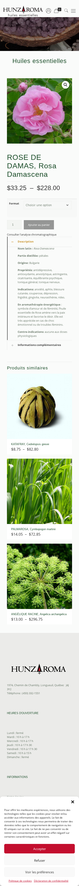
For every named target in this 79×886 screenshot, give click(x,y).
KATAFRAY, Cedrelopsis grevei (30, 444)
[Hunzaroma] (23, 10)
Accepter (39, 849)
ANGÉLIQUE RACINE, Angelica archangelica (39, 614)
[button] (73, 802)
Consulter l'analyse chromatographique (31, 234)
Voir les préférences (39, 872)
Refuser (39, 860)
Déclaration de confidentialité (51, 881)
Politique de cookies (20, 881)
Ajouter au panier (39, 225)
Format (14, 203)
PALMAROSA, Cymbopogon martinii (33, 529)
